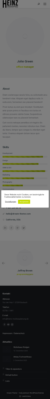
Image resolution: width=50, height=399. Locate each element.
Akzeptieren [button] (24, 202)
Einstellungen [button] (10, 202)
